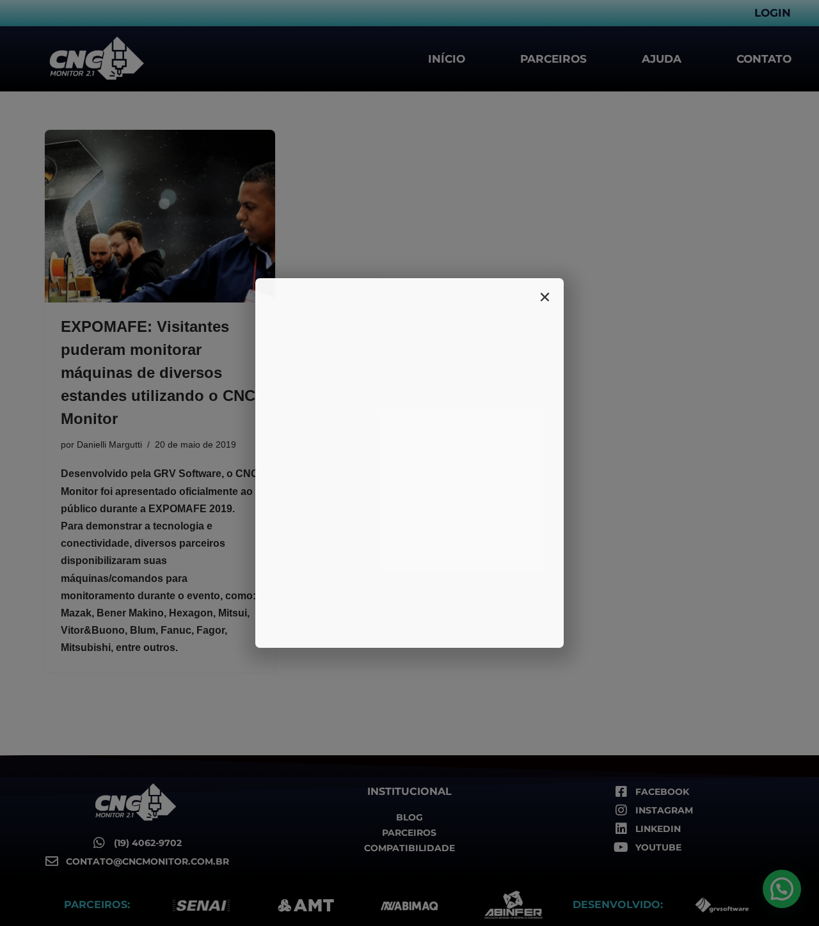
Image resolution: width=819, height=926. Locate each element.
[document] (409, 463)
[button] (545, 297)
